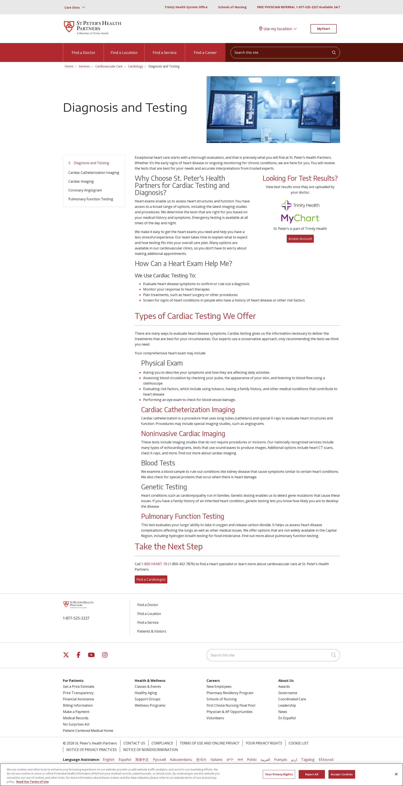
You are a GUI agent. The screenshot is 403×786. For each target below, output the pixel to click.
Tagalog (307, 759)
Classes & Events (148, 686)
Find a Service (165, 52)
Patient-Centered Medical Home (88, 730)
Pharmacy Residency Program (230, 692)
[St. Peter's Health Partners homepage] (92, 35)
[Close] (396, 774)
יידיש (230, 759)
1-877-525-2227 (76, 618)
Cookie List (299, 743)
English (108, 759)
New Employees (219, 686)
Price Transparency (78, 692)
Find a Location (124, 52)
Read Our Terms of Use (32, 781)
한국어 (201, 759)
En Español (287, 718)
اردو (294, 759)
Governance (287, 692)
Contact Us (134, 743)
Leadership (287, 705)
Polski (251, 759)
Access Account (300, 238)
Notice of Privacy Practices (91, 749)
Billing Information (78, 705)
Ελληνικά (326, 759)
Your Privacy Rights (264, 743)
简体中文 (142, 759)
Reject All (311, 774)
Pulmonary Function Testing (90, 199)
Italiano (216, 759)
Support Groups (147, 699)
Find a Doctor (83, 52)
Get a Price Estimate (78, 686)
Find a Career (205, 52)
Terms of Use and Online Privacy (209, 743)
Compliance (162, 743)
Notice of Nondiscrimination (150, 749)
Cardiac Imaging (81, 181)
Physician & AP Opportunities (230, 711)
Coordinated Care (292, 699)
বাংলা (240, 759)
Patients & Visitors (151, 631)
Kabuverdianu (181, 759)
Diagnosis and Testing (91, 163)
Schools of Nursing (232, 7)
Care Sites (72, 7)
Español (125, 759)
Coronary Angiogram (85, 190)
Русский (159, 759)
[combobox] (285, 52)
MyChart (323, 29)
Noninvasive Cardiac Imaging (183, 433)
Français (280, 759)
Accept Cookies (342, 774)
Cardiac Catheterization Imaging (93, 172)
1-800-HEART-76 (154, 564)
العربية (265, 759)
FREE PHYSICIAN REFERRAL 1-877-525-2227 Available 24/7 (298, 7)
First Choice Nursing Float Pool (231, 705)
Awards (284, 686)
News (282, 711)
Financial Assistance (78, 699)
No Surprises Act (76, 724)
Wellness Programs (150, 705)
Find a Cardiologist (151, 579)
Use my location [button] (277, 29)
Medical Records (75, 718)
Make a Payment (76, 711)
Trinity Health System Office (186, 7)
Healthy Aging (146, 692)
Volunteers (215, 718)
